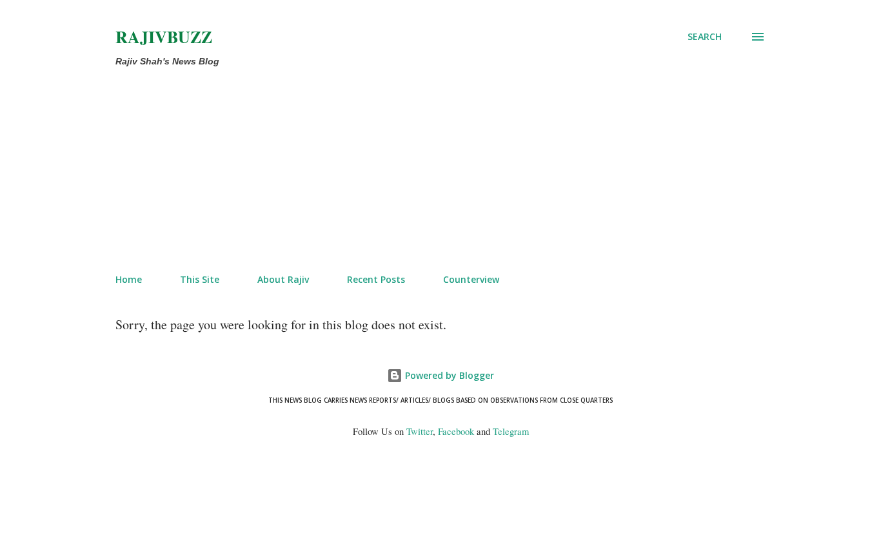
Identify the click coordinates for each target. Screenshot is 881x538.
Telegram (511, 431)
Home (128, 279)
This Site (199, 279)
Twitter (419, 431)
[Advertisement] (387, 167)
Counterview (471, 279)
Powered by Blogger (448, 375)
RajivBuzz (163, 36)
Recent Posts (376, 279)
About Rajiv (283, 279)
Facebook (456, 431)
